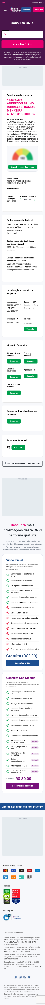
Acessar (26, 10)
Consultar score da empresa (22, 167)
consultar (30, 329)
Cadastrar (38, 10)
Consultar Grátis (22, 44)
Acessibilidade (37, 3)
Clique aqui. (27, 59)
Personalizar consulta (22, 786)
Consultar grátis (22, 663)
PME (4, 3)
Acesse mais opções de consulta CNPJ (22, 806)
